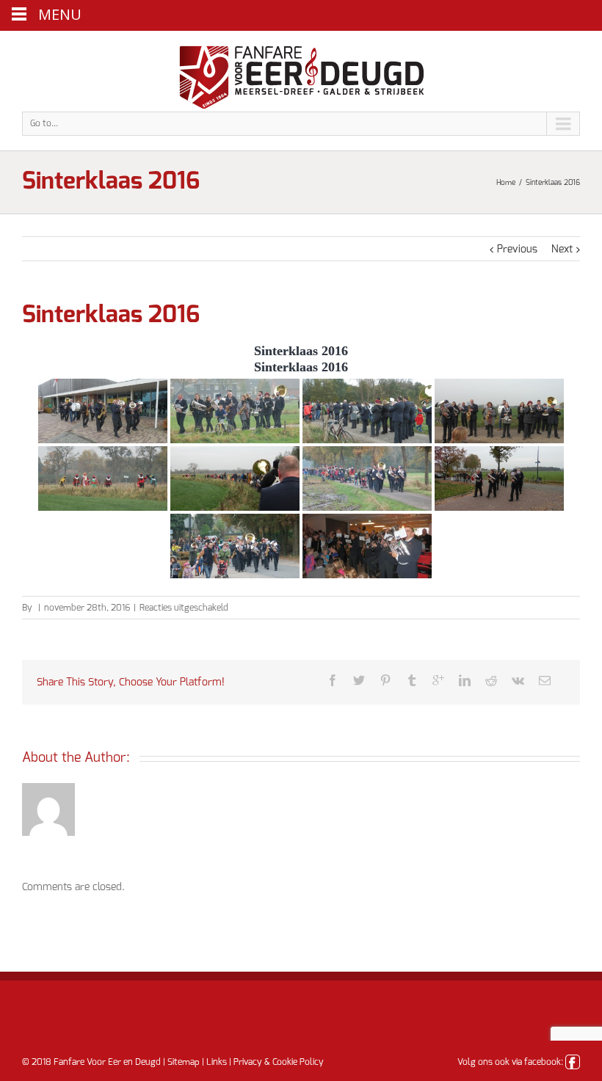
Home (505, 182)
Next (562, 249)
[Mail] (545, 680)
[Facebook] (332, 680)
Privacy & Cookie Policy (278, 1062)
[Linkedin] (465, 680)
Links (216, 1062)
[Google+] (438, 680)
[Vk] (518, 680)
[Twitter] (359, 680)
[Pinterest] (385, 680)
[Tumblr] (412, 680)
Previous (517, 249)
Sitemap (183, 1062)
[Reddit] (491, 680)
